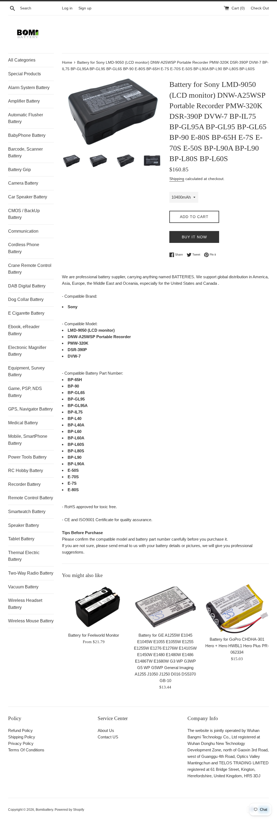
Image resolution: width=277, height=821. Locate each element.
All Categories (21, 60)
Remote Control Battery (30, 498)
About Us (106, 730)
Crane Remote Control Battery (29, 269)
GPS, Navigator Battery (30, 409)
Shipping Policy (21, 737)
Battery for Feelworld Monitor (93, 635)
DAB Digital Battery (26, 286)
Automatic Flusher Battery (25, 118)
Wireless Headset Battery (25, 604)
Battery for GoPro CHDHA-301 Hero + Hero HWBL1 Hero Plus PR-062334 (237, 645)
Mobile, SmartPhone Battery (27, 440)
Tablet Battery (21, 539)
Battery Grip (19, 169)
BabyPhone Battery (26, 135)
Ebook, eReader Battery (23, 330)
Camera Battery (23, 183)
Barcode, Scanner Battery (25, 152)
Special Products (24, 74)
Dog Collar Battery (26, 299)
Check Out (260, 8)
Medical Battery (23, 422)
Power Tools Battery (27, 457)
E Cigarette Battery (26, 313)
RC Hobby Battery (25, 470)
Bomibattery (44, 810)
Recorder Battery (24, 484)
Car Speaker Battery (27, 197)
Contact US (108, 737)
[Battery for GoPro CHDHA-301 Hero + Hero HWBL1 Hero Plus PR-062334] (237, 608)
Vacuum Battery (23, 587)
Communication (23, 231)
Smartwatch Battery (26, 511)
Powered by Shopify (69, 810)
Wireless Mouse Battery (31, 621)
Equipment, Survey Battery (26, 371)
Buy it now (194, 237)
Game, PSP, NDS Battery (25, 392)
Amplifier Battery (24, 101)
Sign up (84, 8)
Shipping (176, 179)
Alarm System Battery (29, 87)
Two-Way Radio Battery (30, 573)
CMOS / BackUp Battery (24, 214)
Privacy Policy (21, 743)
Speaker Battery (23, 525)
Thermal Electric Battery (23, 556)
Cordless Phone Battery (23, 248)
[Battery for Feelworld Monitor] (94, 606)
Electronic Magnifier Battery (27, 351)
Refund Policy (20, 730)
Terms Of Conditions (26, 750)
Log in (67, 8)
